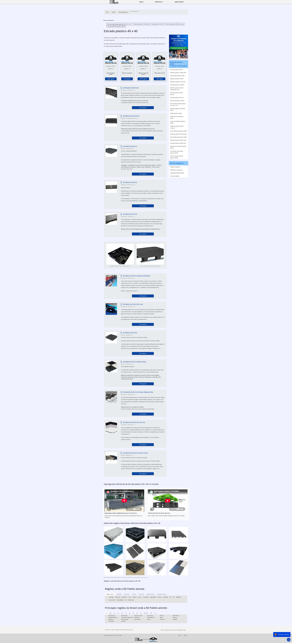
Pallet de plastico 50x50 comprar (176, 127)
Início (162, 630)
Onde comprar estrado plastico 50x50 (176, 157)
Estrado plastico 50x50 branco (176, 93)
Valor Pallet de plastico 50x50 (178, 137)
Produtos (158, 2)
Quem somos (179, 2)
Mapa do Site (182, 630)
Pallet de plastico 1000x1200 (178, 72)
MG (110, 613)
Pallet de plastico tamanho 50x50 (177, 109)
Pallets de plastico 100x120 (177, 82)
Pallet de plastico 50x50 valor (178, 140)
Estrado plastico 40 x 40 (176, 97)
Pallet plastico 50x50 (176, 113)
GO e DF (146, 613)
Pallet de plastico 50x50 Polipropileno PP (176, 88)
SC (125, 613)
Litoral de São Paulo (161, 594)
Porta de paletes (174, 176)
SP (118, 613)
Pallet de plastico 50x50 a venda (175, 24)
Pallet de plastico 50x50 (176, 79)
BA (137, 613)
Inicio (141, 2)
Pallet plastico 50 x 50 (157, 24)
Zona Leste (141, 594)
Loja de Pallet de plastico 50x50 (116, 26)
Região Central (110, 594)
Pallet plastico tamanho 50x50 (176, 117)
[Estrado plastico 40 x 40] (111, 59)
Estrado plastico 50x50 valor (178, 143)
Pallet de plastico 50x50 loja (141, 24)
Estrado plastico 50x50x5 (177, 85)
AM (151, 613)
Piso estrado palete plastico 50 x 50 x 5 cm (119, 24)
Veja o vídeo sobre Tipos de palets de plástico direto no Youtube (166, 516)
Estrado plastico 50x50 (176, 69)
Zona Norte (118, 594)
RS (129, 613)
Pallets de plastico (175, 167)
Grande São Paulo (150, 594)
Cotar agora (110, 79)
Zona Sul (134, 594)
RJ (106, 613)
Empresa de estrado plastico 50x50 (178, 147)
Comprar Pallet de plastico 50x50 (177, 122)
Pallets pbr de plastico (176, 170)
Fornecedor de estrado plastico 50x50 (176, 152)
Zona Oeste (126, 594)
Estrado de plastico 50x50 (177, 76)
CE (141, 613)
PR (122, 613)
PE (133, 613)
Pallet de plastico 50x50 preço (178, 134)
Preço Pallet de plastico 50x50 (178, 131)
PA (155, 613)
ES (114, 613)
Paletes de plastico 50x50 (177, 100)
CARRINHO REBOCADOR (177, 173)
